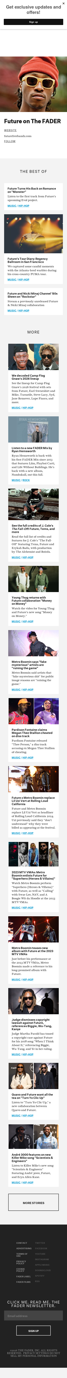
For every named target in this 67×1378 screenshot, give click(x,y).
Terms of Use (21, 1254)
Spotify (39, 1275)
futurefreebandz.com (17, 136)
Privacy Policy (21, 1262)
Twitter (40, 1242)
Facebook (41, 1248)
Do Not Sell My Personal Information (35, 1354)
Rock (26, 480)
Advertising (24, 1248)
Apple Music (42, 1264)
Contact (21, 1242)
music (12, 205)
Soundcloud (43, 1270)
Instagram (42, 1259)
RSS (37, 1281)
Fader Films (23, 1281)
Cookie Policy (20, 1269)
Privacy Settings (36, 1353)
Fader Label (23, 1276)
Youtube (40, 1253)
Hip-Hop (23, 205)
